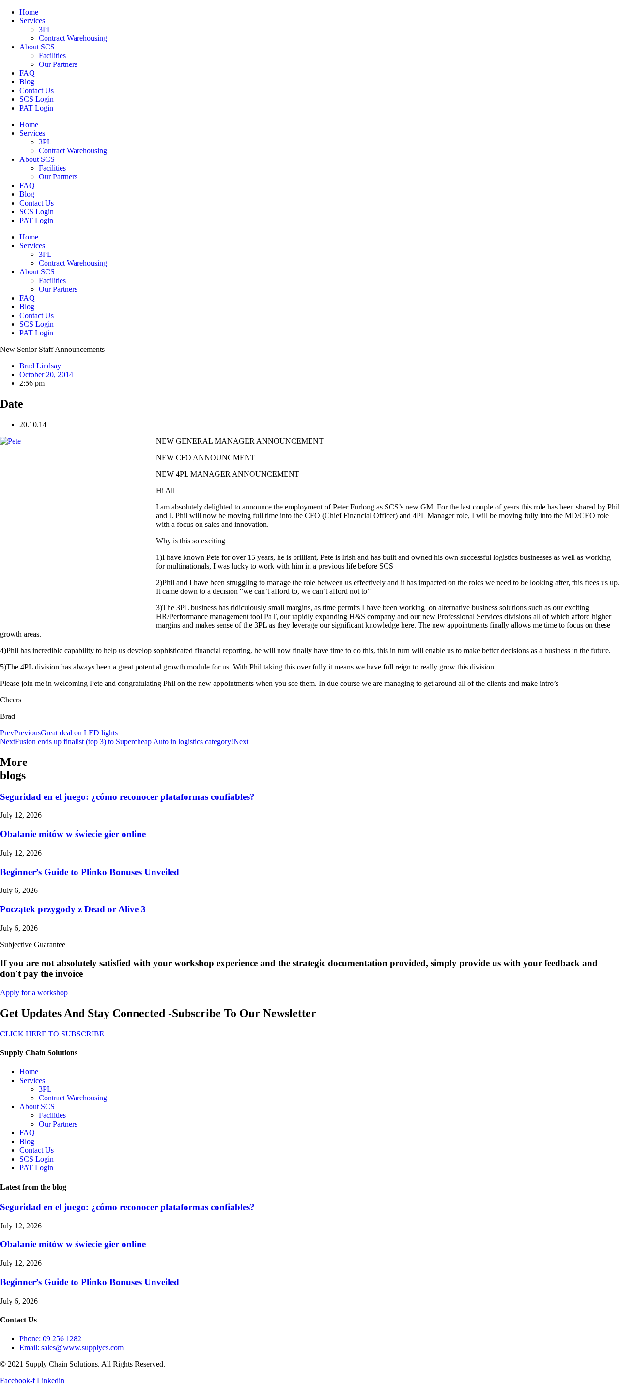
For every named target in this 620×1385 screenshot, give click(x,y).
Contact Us (36, 90)
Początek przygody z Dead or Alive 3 (73, 909)
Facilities (52, 55)
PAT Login (36, 108)
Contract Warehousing (73, 38)
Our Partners (58, 64)
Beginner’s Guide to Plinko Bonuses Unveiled (89, 872)
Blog (26, 82)
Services (32, 20)
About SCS (37, 47)
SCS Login (36, 99)
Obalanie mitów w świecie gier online (73, 834)
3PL (45, 29)
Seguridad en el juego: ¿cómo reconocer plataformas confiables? (127, 797)
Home (28, 12)
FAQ (27, 73)
